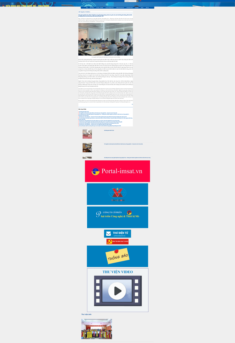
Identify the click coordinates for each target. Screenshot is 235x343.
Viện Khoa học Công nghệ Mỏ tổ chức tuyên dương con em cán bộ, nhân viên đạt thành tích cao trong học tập (99, 120)
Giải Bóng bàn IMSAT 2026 (84, 111)
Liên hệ (147, 7)
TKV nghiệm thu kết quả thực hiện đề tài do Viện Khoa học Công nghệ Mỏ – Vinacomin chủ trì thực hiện (98, 112)
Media (142, 7)
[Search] (137, 1)
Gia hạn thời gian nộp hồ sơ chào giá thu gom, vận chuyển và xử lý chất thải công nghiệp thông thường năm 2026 (100, 125)
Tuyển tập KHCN (129, 7)
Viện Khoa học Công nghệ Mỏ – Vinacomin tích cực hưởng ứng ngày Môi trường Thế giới (95, 124)
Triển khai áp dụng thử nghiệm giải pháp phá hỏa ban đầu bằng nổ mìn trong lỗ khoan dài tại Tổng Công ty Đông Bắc (100, 121)
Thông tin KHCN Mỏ (120, 7)
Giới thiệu (92, 7)
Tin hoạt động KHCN (110, 7)
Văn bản (136, 7)
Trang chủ (82, 11)
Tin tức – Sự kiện (99, 7)
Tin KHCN (87, 11)
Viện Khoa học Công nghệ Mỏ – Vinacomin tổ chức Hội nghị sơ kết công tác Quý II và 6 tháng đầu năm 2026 (99, 123)
